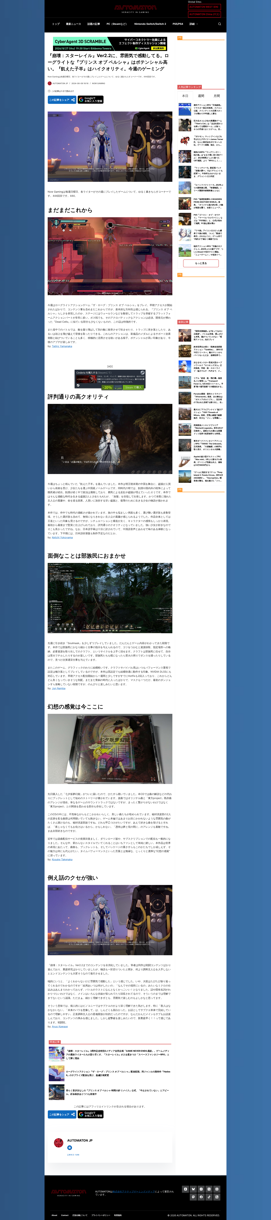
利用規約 (118, 1215)
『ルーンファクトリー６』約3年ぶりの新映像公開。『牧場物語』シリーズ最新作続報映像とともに (208, 188)
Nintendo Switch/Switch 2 (150, 23)
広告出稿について (80, 1215)
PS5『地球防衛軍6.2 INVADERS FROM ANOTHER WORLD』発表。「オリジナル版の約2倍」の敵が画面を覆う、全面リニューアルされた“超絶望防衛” (208, 205)
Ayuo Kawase (60, 1026)
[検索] (219, 24)
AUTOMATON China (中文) (204, 14)
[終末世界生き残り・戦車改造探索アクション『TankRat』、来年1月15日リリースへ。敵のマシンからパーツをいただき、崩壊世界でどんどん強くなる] (185, 351)
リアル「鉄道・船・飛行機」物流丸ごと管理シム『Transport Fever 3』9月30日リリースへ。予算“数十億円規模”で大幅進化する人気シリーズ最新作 (208, 384)
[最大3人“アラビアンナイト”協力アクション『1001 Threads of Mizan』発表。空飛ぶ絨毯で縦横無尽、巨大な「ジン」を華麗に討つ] (185, 414)
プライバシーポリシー (100, 1215)
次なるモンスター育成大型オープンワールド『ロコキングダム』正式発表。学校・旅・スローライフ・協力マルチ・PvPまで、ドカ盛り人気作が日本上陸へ (208, 368)
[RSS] (216, 1197)
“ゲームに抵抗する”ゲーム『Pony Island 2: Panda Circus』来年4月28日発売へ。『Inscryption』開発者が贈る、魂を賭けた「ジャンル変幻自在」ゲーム (208, 478)
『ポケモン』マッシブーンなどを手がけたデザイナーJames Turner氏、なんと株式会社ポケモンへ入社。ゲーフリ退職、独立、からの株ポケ (208, 142)
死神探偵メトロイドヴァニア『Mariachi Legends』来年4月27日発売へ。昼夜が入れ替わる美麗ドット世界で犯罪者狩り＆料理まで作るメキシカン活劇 (208, 431)
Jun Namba (58, 688)
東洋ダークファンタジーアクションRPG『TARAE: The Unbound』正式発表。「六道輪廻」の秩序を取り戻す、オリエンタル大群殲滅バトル (208, 446)
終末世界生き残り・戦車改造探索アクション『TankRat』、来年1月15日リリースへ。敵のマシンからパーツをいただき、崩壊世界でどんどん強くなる (208, 352)
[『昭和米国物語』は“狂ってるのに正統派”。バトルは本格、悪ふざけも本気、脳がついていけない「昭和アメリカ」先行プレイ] (185, 335)
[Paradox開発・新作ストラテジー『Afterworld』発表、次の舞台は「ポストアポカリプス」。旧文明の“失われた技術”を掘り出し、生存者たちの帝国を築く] (185, 398)
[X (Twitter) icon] (69, 1147)
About (54, 1215)
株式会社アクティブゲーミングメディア (134, 1191)
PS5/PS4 (178, 23)
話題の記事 (94, 23)
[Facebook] (201, 1197)
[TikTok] (209, 1197)
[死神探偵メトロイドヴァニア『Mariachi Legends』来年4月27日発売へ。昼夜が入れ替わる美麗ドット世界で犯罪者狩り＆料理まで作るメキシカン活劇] (185, 429)
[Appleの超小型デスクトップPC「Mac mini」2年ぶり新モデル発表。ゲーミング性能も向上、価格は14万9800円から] (185, 461)
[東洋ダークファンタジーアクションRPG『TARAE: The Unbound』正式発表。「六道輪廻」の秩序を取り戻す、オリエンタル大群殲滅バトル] (185, 445)
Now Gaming (98, 83)
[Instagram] (201, 1189)
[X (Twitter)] (209, 1189)
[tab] (185, 95)
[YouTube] (185, 1189)
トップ (56, 23)
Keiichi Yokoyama (62, 537)
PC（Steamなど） (117, 23)
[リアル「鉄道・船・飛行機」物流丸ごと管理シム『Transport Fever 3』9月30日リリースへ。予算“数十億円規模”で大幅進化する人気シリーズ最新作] (185, 382)
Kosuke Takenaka (62, 859)
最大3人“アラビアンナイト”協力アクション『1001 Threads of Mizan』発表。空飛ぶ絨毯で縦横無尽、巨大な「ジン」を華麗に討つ (208, 415)
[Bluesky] (193, 1189)
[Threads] (216, 1189)
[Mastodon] (193, 1197)
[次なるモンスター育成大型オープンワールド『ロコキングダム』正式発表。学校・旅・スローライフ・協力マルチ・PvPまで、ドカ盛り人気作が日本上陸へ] (185, 366)
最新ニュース (73, 23)
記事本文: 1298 (73, 1155)
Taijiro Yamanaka (62, 346)
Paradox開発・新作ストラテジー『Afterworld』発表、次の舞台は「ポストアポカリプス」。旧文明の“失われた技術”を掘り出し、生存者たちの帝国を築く (208, 399)
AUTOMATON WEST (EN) (203, 6)
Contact (65, 1215)
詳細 (192, 23)
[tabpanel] (201, 184)
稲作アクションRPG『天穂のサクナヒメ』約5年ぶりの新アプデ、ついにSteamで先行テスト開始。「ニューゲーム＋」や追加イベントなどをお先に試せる (208, 252)
